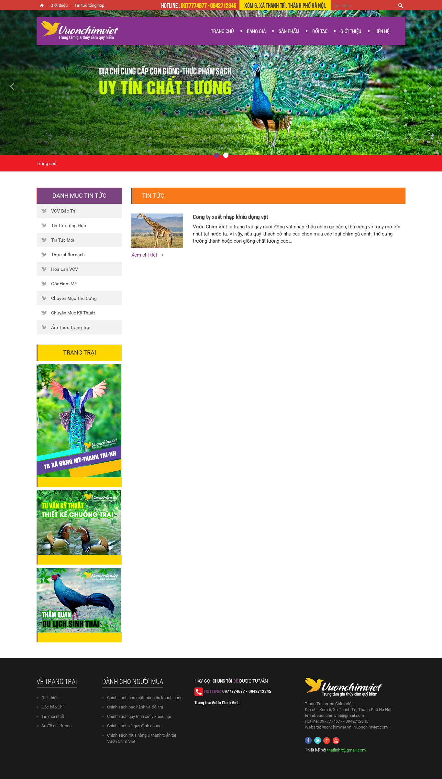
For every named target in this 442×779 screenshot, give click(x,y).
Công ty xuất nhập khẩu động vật (230, 217)
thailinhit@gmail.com (346, 750)
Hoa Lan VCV (64, 269)
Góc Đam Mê (64, 283)
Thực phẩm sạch (68, 254)
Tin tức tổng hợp (89, 5)
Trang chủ (47, 163)
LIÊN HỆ (381, 31)
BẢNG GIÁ (256, 31)
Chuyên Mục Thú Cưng (74, 298)
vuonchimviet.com (371, 727)
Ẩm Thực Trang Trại (70, 327)
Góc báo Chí (52, 707)
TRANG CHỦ (222, 31)
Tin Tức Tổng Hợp (68, 225)
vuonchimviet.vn (336, 727)
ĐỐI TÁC (319, 31)
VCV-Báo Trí (63, 211)
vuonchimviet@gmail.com (340, 715)
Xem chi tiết (145, 255)
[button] (33, 82)
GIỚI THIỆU (350, 31)
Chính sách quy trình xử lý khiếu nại (139, 716)
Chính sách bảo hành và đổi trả (135, 707)
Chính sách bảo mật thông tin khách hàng (144, 697)
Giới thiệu (59, 5)
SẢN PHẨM (289, 31)
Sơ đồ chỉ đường (56, 725)
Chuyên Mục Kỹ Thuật (73, 312)
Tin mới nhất (52, 716)
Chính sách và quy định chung (134, 725)
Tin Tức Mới (62, 240)
